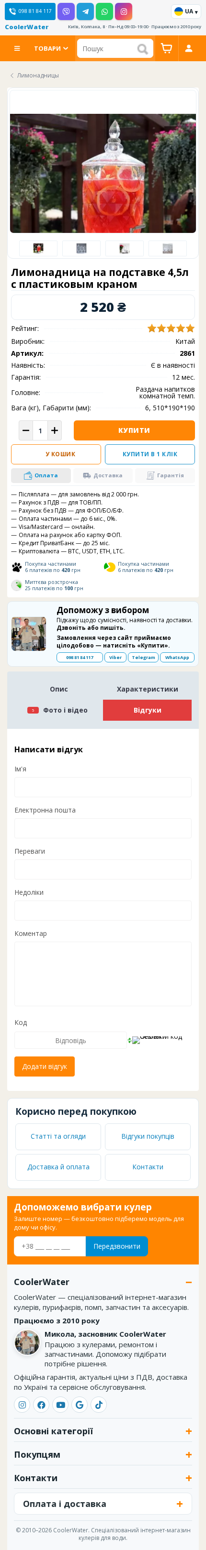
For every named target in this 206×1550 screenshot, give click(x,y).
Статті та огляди (58, 1136)
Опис (59, 688)
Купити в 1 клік (150, 454)
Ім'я (20, 768)
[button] (41, 475)
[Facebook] (41, 1404)
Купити (134, 430)
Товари (47, 48)
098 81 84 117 (79, 657)
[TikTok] (99, 1404)
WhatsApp (177, 657)
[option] (38, 248)
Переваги (29, 851)
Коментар (30, 933)
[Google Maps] (79, 1404)
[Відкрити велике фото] (103, 206)
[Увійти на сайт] (189, 48)
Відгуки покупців (147, 1136)
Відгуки (147, 710)
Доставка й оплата (58, 1166)
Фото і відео (65, 710)
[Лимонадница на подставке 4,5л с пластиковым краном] (81, 248)
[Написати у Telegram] (85, 11)
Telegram (143, 657)
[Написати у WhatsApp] (104, 11)
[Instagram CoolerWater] (123, 11)
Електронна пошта (45, 809)
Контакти (147, 1166)
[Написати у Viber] (66, 11)
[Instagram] (22, 1404)
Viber (115, 657)
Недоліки (29, 892)
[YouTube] (60, 1404)
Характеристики (147, 688)
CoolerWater (26, 26)
